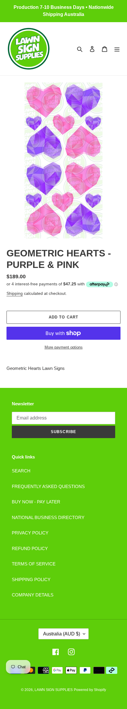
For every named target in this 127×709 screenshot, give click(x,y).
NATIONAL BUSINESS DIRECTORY (48, 517)
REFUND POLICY (30, 548)
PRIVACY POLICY (30, 532)
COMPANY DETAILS (32, 594)
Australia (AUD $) (61, 633)
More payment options (64, 347)
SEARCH (21, 470)
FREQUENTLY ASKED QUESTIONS (48, 486)
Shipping (14, 293)
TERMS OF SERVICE (34, 563)
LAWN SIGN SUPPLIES (54, 690)
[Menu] (117, 49)
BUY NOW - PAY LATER (36, 501)
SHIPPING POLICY (31, 579)
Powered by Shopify (90, 690)
